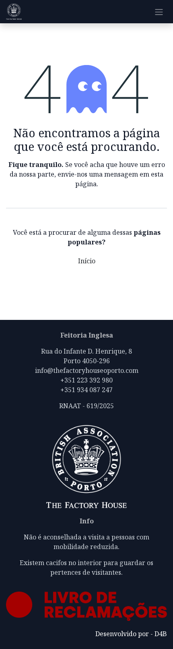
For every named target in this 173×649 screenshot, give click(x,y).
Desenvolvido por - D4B (131, 633)
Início (86, 260)
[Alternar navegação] (159, 11)
